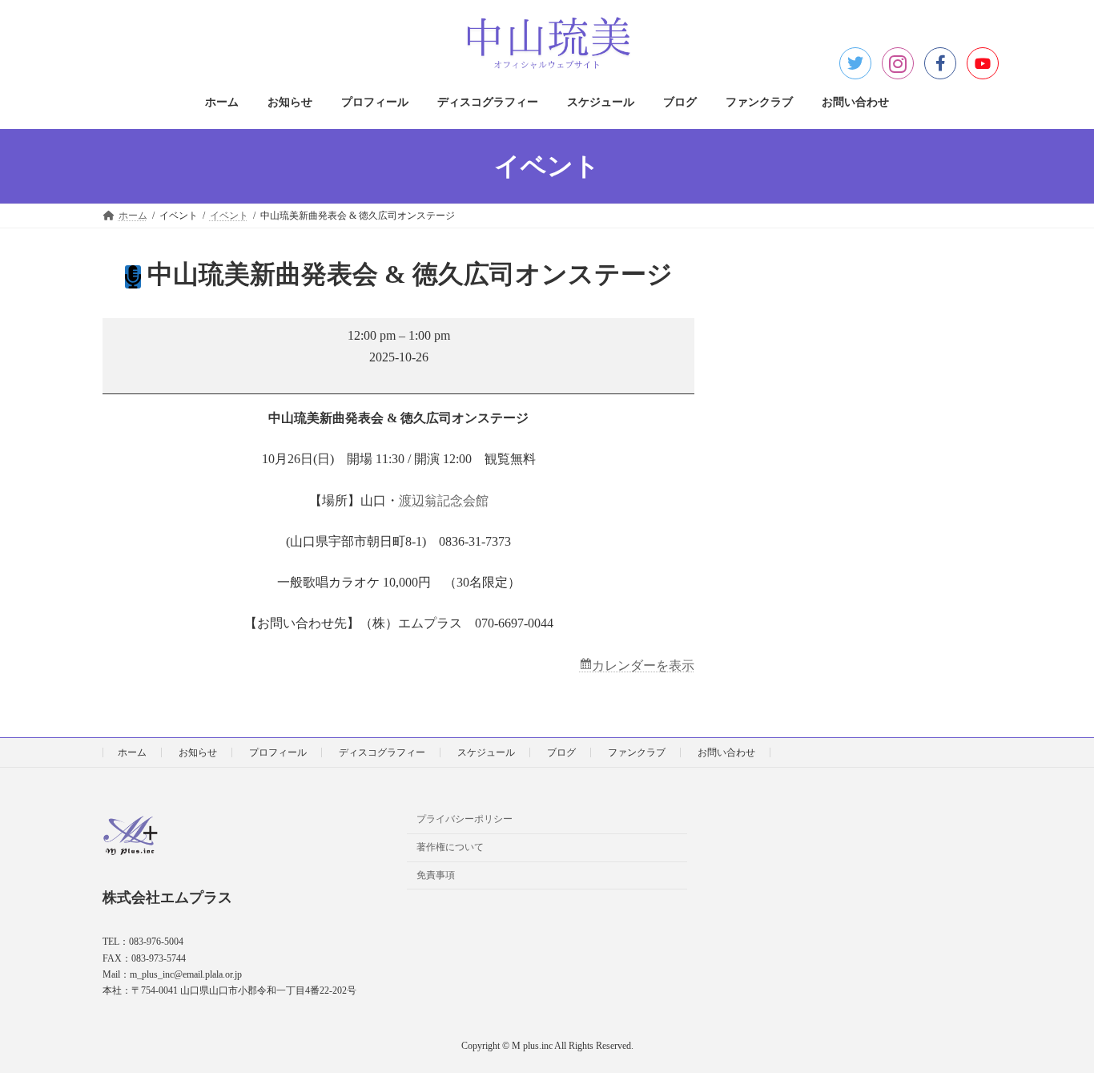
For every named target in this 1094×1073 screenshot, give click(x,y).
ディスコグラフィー (382, 752)
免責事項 (435, 875)
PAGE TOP (1053, 1025)
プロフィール (278, 752)
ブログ (561, 752)
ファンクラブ (637, 752)
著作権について (450, 847)
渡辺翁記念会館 (444, 500)
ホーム (132, 752)
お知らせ (198, 752)
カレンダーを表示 (643, 665)
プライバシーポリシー (464, 819)
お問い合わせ (726, 752)
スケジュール (486, 752)
